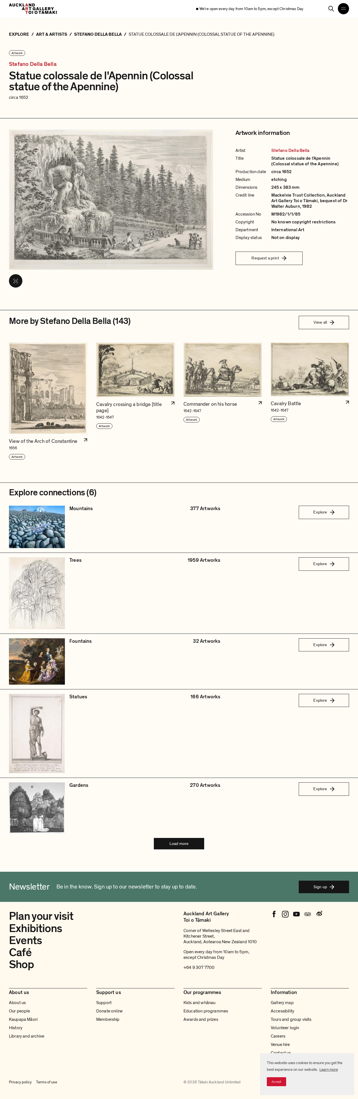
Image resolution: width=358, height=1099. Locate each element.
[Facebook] (274, 914)
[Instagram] (285, 914)
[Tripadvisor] (307, 914)
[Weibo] (318, 914)
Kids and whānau (199, 1003)
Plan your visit (41, 916)
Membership (108, 1019)
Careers (278, 1036)
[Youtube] (296, 914)
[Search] (331, 8)
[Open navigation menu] (343, 8)
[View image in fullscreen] (15, 281)
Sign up (320, 887)
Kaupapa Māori (23, 1019)
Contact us (281, 1053)
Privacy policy (20, 1082)
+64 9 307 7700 (199, 967)
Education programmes (205, 1011)
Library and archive (26, 1036)
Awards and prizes (200, 1019)
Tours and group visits (291, 1019)
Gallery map (282, 1003)
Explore (320, 512)
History (15, 1028)
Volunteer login (285, 1028)
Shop (21, 964)
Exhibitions (35, 928)
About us (17, 1003)
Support (104, 1003)
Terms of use (46, 1082)
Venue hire (280, 1044)
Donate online (109, 1011)
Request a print (265, 258)
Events (25, 940)
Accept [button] (276, 1081)
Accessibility (282, 1011)
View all (320, 322)
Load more (179, 843)
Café (20, 952)
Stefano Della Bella (32, 64)
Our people (19, 1011)
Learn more (328, 1069)
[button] (48, 401)
